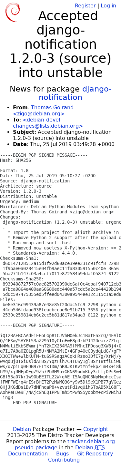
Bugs (62, 454)
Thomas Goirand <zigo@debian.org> (43, 110)
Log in (108, 6)
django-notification (75, 93)
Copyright (95, 429)
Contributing (64, 460)
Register (85, 6)
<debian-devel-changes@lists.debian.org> (48, 123)
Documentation (28, 454)
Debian (22, 429)
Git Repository (95, 454)
